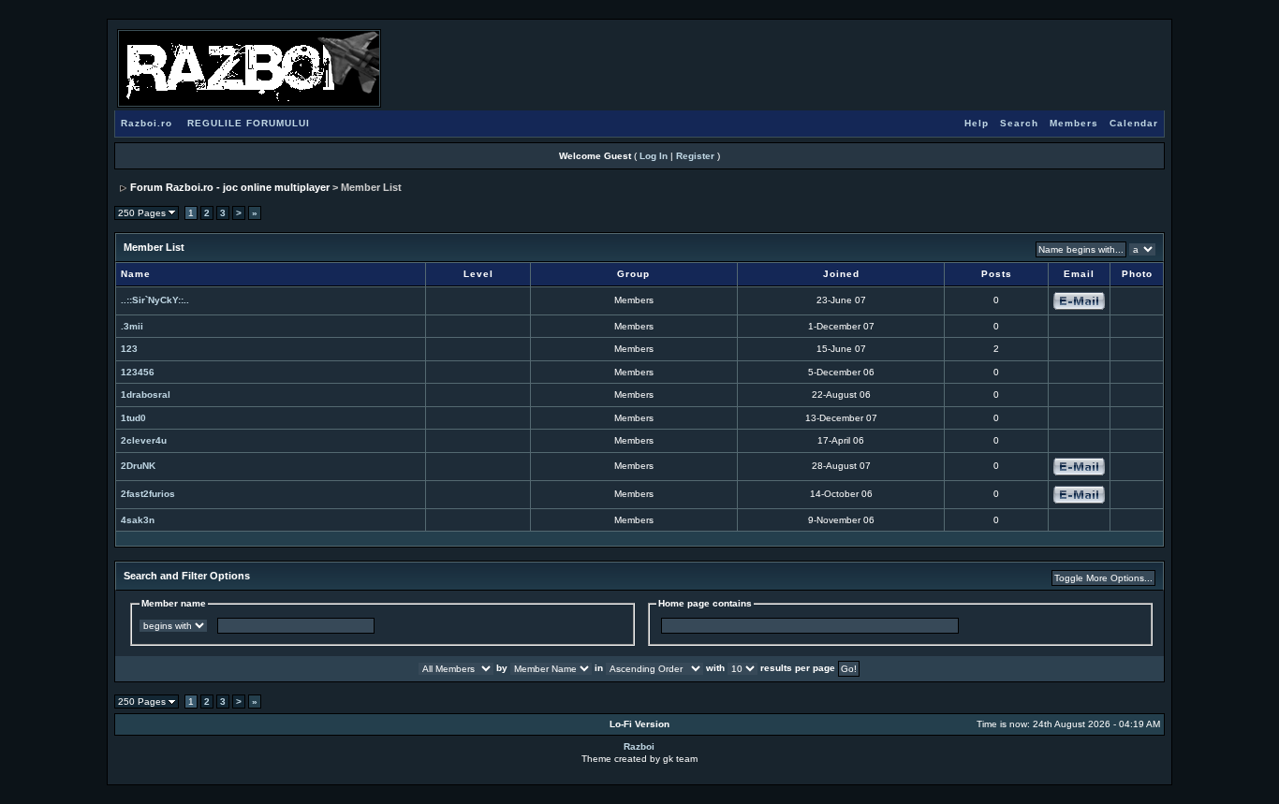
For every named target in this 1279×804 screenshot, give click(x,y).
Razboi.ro (146, 123)
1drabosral (145, 394)
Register (695, 156)
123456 (137, 372)
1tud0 (133, 418)
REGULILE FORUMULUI (248, 123)
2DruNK (138, 465)
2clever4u (144, 440)
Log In (654, 156)
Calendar (1134, 123)
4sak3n (137, 520)
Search (1019, 123)
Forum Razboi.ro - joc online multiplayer (230, 187)
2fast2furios (148, 494)
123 (129, 349)
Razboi (639, 746)
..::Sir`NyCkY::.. (155, 300)
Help (976, 123)
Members (1074, 123)
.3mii (132, 326)
